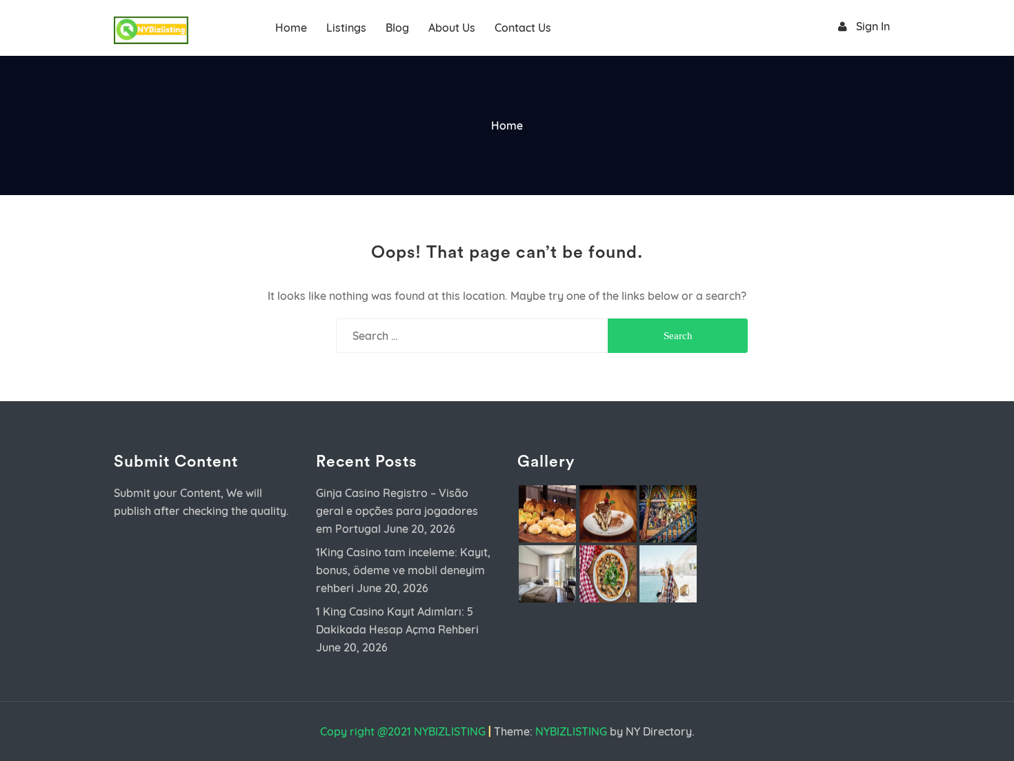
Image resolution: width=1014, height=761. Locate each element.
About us (451, 27)
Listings (346, 27)
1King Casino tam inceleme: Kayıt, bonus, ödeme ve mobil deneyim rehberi (403, 570)
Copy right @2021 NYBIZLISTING (403, 731)
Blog (397, 27)
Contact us (523, 27)
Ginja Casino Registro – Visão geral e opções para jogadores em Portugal (397, 511)
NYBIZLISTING (571, 731)
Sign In (873, 26)
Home (291, 27)
